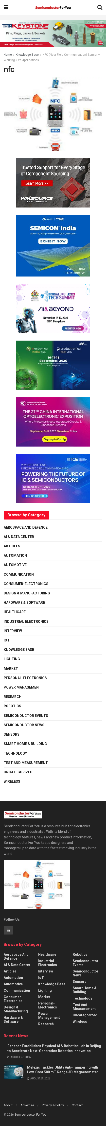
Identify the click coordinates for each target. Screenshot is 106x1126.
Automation (15, 555)
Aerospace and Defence (26, 527)
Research (12, 697)
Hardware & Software (24, 603)
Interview (13, 631)
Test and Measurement (26, 763)
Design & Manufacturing (27, 593)
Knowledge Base (27, 54)
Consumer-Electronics (26, 584)
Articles (12, 546)
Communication (19, 574)
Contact (77, 1105)
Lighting (12, 659)
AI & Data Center (19, 537)
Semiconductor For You (30, 1114)
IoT (7, 640)
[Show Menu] (6, 7)
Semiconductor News (24, 725)
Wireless (12, 781)
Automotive (15, 565)
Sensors (11, 734)
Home (8, 54)
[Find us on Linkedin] (8, 930)
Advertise (27, 1105)
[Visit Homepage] (53, 7)
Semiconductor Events (26, 716)
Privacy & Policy (53, 1105)
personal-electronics (25, 678)
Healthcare (15, 612)
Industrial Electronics (26, 622)
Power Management (22, 687)
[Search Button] (99, 7)
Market (11, 669)
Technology (15, 753)
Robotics (12, 706)
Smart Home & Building (25, 744)
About (8, 1105)
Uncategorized (18, 772)
